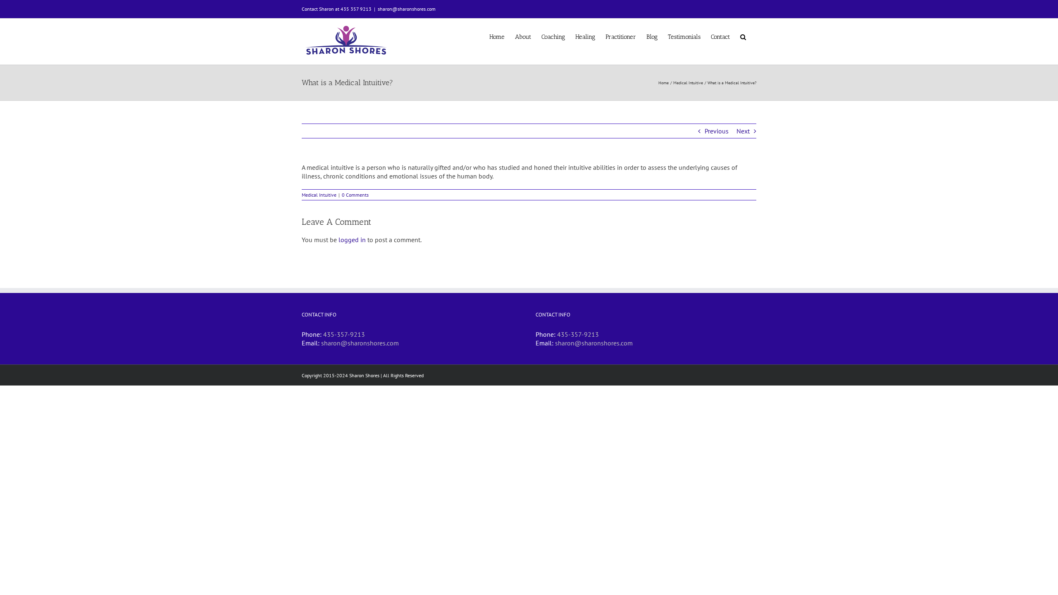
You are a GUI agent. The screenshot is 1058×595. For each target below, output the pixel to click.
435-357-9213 (344, 334)
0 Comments (355, 195)
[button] (743, 36)
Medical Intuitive (319, 195)
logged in (352, 240)
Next (743, 131)
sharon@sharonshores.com (407, 9)
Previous (717, 131)
